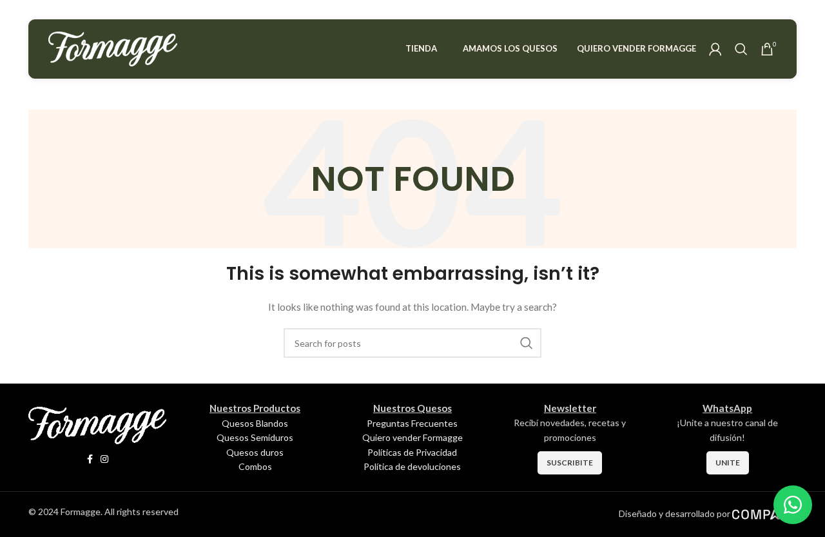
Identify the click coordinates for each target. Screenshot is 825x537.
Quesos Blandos (255, 423)
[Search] (741, 49)
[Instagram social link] (104, 459)
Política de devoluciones (412, 466)
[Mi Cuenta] (715, 49)
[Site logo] (112, 48)
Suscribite (570, 462)
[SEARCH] (526, 343)
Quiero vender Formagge (412, 437)
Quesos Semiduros (255, 437)
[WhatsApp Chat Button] (792, 504)
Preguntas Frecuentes (412, 423)
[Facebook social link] (90, 459)
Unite (727, 462)
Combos (255, 466)
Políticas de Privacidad (412, 452)
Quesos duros (255, 452)
